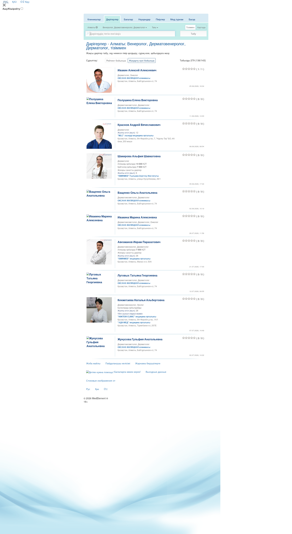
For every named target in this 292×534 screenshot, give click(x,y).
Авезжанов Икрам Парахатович (139, 242)
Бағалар (128, 19)
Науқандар (144, 19)
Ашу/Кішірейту (11, 8)
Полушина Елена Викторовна (138, 100)
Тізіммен (190, 27)
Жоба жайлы (93, 363)
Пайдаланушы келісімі (117, 363)
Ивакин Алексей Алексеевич (137, 70)
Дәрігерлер (112, 19)
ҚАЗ (14, 1)
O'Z (22, 1)
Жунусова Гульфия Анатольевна (140, 339)
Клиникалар (94, 19)
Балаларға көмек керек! (127, 371)
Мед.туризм (176, 19)
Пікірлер (160, 19)
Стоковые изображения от (100, 380)
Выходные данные (156, 371)
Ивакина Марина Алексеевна (137, 217)
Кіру (27, 1)
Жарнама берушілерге (147, 363)
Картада (201, 27)
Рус (88, 389)
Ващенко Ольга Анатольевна (137, 193)
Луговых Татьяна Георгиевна (137, 275)
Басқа (192, 19)
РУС (6, 1)
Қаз (97, 389)
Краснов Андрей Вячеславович (139, 125)
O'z (105, 389)
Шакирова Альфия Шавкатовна (139, 156)
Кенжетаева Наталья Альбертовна (141, 300)
